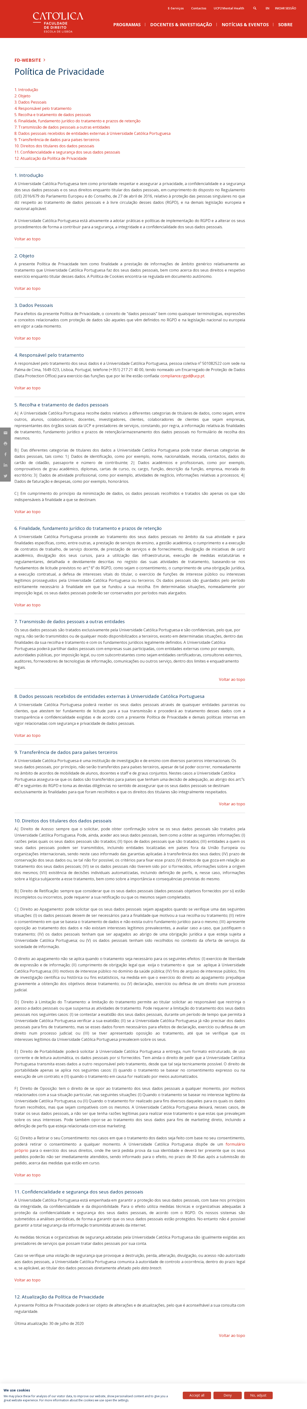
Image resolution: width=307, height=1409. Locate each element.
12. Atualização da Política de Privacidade (50, 158)
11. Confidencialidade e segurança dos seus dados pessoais (67, 152)
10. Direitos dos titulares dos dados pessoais (54, 146)
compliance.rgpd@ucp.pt (182, 376)
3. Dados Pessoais (30, 102)
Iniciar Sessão (285, 8)
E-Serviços (176, 8)
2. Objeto (22, 96)
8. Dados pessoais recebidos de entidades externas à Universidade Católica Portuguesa (92, 133)
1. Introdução (26, 89)
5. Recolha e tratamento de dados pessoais (52, 114)
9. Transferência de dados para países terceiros (57, 139)
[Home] (62, 33)
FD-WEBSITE (27, 60)
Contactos (198, 8)
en (267, 8)
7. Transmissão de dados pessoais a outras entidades (62, 127)
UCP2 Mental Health (229, 8)
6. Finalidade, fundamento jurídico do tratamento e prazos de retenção (77, 121)
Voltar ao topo (27, 239)
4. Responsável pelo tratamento (42, 108)
